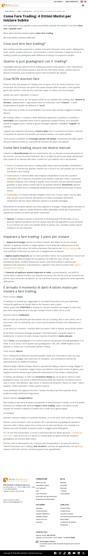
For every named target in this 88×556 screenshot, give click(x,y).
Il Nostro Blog (27, 11)
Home (19, 11)
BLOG (62, 479)
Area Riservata (71, 2)
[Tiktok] (64, 553)
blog (80, 446)
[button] (83, 5)
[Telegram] (69, 553)
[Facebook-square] (55, 553)
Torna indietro (9, 11)
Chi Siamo (58, 2)
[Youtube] (74, 553)
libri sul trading (69, 248)
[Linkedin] (78, 553)
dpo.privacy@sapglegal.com (12, 502)
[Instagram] (60, 553)
